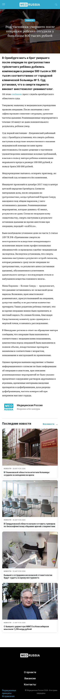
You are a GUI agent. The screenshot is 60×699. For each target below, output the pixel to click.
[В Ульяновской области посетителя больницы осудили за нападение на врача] (30, 447)
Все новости (50, 424)
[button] (56, 5)
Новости (29, 20)
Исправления (8, 696)
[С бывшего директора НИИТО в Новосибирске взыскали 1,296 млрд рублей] (30, 601)
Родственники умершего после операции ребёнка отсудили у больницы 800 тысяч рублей (30, 31)
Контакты (30, 684)
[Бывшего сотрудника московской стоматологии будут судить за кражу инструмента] (30, 550)
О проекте (30, 672)
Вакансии (30, 678)
